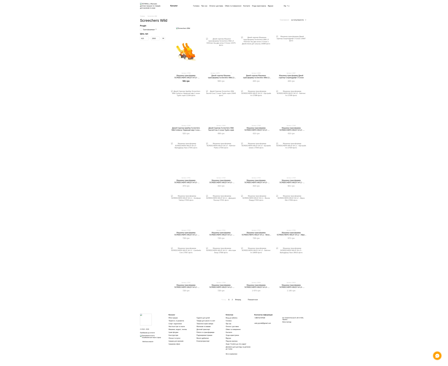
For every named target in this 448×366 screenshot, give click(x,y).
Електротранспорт (203, 341)
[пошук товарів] (186, 6)
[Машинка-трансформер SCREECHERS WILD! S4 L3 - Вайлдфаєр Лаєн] (291, 262)
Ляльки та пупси (174, 338)
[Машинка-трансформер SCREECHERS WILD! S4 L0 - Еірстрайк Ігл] (256, 105)
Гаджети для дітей (203, 318)
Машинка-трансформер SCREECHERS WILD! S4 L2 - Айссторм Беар (221, 287)
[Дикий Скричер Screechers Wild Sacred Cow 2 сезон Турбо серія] (221, 105)
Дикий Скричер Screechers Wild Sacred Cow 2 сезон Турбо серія (221, 129)
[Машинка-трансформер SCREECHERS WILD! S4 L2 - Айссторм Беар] (221, 262)
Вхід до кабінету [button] (231, 318)
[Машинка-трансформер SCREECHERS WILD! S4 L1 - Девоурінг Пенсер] (221, 209)
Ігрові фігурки (173, 332)
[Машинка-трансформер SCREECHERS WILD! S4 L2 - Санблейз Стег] (186, 262)
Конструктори (173, 335)
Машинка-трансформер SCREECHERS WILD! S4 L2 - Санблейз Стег (186, 287)
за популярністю (297, 20)
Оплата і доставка (216, 6)
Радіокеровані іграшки (204, 335)
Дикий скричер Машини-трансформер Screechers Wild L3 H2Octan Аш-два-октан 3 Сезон (221, 77)
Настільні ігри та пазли (177, 326)
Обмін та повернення (233, 6)
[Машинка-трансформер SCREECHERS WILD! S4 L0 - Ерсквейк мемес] (256, 157)
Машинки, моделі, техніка (178, 329)
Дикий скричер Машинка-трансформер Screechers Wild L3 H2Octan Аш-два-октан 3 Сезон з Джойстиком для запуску (256, 78)
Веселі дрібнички (203, 338)
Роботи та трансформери (205, 332)
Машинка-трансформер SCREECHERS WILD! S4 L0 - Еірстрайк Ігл (256, 130)
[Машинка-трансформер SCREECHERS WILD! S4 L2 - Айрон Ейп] (291, 209)
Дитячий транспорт (203, 329)
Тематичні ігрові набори (205, 324)
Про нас (204, 6)
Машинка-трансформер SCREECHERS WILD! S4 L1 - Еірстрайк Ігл (291, 182)
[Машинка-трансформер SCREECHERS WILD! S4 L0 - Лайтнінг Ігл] (291, 105)
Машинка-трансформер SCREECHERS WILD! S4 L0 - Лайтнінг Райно (221, 182)
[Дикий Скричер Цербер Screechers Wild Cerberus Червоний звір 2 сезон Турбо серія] (186, 105)
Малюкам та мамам (204, 326)
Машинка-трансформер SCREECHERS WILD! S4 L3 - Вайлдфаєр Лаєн (291, 287)
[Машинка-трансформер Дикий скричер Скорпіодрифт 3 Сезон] (291, 52)
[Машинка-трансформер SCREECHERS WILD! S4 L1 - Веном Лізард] (256, 209)
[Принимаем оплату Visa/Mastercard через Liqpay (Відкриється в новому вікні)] (152, 336)
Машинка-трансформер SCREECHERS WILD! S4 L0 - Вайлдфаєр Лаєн (186, 182)
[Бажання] (294, 6)
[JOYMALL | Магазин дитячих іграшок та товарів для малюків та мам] (146, 319)
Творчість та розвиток (176, 321)
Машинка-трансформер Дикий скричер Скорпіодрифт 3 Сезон (291, 76)
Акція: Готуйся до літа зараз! (236, 344)
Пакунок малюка (231, 341)
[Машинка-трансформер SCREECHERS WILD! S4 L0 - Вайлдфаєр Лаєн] (186, 157)
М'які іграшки (173, 318)
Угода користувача (259, 6)
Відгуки (270, 6)
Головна (196, 6)
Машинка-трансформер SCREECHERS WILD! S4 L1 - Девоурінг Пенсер (221, 235)
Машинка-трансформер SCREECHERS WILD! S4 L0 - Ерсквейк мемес (256, 182)
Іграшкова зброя (174, 344)
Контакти (246, 6)
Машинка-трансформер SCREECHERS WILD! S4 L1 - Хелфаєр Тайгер (186, 235)
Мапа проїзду (286, 322)
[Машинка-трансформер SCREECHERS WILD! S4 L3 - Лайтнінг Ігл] (256, 262)
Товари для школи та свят (206, 321)
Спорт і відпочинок (175, 324)
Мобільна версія (147, 341)
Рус (288, 6)
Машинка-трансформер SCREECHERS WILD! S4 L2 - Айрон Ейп (291, 235)
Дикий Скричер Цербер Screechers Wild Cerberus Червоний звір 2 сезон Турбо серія (186, 130)
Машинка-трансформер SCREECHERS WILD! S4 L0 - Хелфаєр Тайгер (186, 77)
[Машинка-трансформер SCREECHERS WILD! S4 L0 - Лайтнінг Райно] (221, 157)
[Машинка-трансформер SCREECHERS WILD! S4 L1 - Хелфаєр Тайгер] (186, 209)
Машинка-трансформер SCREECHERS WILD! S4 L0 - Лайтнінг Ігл (291, 130)
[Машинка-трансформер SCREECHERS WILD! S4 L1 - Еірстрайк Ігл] (291, 157)
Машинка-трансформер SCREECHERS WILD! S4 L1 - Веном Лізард (256, 235)
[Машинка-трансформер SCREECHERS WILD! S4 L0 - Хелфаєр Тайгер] (186, 52)
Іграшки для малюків (176, 341)
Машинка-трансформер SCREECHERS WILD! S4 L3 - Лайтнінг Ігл (256, 287)
